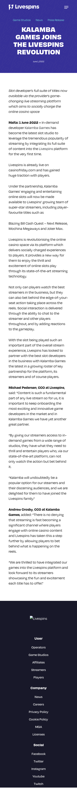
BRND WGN (44, 801)
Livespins (46, 148)
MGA (38, 727)
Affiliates (38, 662)
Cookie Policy (38, 719)
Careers (38, 704)
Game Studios (22, 20)
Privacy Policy (38, 712)
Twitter (39, 761)
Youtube (38, 776)
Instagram (38, 769)
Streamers (38, 670)
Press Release (56, 20)
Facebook (39, 754)
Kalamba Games (37, 127)
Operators (38, 647)
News (39, 20)
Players (38, 677)
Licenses (39, 734)
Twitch (38, 784)
